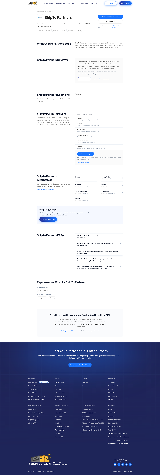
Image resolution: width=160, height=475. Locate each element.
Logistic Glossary (114, 426)
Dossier (111, 416)
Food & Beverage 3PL (36, 413)
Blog (110, 409)
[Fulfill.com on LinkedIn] (115, 464)
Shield (110, 400)
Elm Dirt (111, 393)
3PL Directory (72, 3)
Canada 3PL (59, 433)
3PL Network (59, 382)
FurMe (110, 389)
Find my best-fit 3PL (67, 331)
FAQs (79, 30)
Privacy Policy (117, 471)
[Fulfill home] (32, 3)
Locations (56, 30)
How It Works (48, 3)
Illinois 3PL (58, 423)
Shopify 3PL (32, 423)
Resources (84, 3)
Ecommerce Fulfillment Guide (118, 437)
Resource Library (114, 423)
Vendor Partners (60, 396)
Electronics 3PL (33, 416)
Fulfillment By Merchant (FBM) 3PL (92, 431)
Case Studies (60, 3)
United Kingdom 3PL (62, 426)
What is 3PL (112, 430)
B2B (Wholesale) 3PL (89, 413)
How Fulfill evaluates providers (87, 331)
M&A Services (60, 393)
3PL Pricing (59, 386)
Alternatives (71, 30)
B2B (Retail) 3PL (87, 416)
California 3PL (60, 409)
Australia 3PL (59, 430)
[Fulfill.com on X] (119, 464)
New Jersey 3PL (60, 413)
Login (111, 3)
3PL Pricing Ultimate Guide (117, 433)
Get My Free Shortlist (48, 219)
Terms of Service (127, 471)
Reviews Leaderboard (36, 400)
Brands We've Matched (36, 396)
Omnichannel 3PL (88, 409)
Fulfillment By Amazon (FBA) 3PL (93, 423)
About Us (94, 3)
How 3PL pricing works (83, 162)
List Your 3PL (59, 389)
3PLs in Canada (42, 290)
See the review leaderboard (101, 79)
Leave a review (84, 79)
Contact (85, 386)
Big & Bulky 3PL (33, 420)
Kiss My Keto (112, 396)
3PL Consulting (60, 400)
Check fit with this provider (110, 16)
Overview (40, 30)
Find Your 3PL (125, 3)
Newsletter (112, 413)
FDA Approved (42, 298)
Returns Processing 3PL (90, 426)
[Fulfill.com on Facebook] (122, 464)
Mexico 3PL (59, 437)
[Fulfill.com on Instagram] (126, 464)
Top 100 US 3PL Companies (118, 440)
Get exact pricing (85, 154)
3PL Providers (40, 11)
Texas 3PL (58, 416)
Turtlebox (111, 382)
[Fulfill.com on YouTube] (130, 464)
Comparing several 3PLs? (108, 26)
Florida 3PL (59, 420)
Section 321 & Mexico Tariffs (118, 444)
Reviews (48, 30)
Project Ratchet (114, 386)
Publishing (52, 298)
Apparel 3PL (32, 409)
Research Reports (114, 420)
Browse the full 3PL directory (45, 189)
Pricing (63, 30)
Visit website (110, 21)
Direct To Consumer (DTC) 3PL (92, 420)
